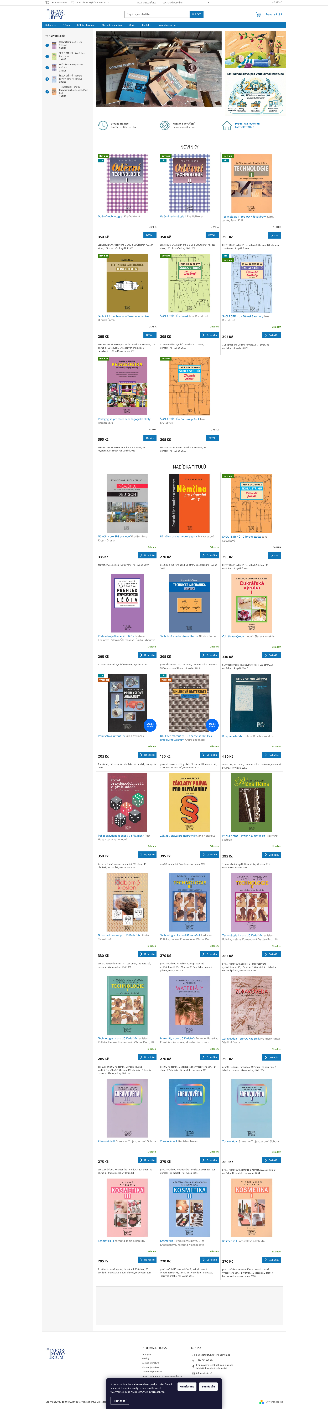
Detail (150, 235)
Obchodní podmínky (173, 2)
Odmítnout (187, 1387)
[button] (105, 69)
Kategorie (147, 1354)
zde (162, 1392)
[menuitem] (50, 25)
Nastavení (119, 1401)
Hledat (196, 14)
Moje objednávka (146, 2)
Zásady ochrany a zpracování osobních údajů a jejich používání (162, 1377)
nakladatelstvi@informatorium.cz (213, 1355)
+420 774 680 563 (205, 1360)
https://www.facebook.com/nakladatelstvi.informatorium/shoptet (214, 1366)
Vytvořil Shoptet (274, 1402)
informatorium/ (204, 1373)
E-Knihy (145, 1358)
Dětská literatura (150, 1363)
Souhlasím (208, 1387)
